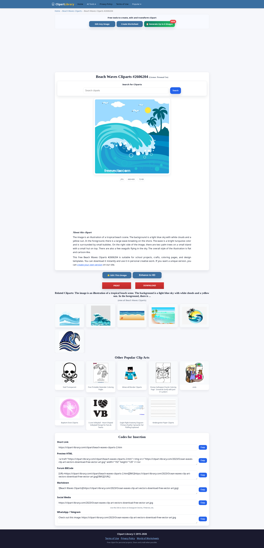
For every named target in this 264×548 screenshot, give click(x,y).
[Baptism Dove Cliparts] (69, 408)
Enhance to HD (147, 275)
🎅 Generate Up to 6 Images (160, 23)
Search (175, 90)
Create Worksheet (129, 24)
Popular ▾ (136, 4)
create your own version (89, 264)
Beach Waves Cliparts (72, 11)
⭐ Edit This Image (117, 275)
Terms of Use (122, 4)
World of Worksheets (148, 538)
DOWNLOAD (149, 285)
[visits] (194, 373)
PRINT (116, 285)
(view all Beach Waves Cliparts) (132, 300)
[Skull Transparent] (69, 373)
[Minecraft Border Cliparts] (132, 373)
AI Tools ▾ (91, 4)
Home (80, 4)
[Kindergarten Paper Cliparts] (163, 408)
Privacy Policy (106, 4)
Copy (203, 447)
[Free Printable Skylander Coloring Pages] (100, 373)
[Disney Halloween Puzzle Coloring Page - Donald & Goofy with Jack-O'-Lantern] (163, 373)
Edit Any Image (102, 24)
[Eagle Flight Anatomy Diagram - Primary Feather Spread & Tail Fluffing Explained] (132, 408)
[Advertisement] (132, 50)
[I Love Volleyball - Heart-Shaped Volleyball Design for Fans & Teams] (100, 408)
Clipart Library (125, 533)
